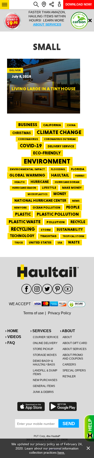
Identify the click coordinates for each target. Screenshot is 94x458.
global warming (27, 175)
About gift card (75, 343)
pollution (56, 222)
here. (61, 452)
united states (40, 242)
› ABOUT (67, 331)
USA (59, 242)
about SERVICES (47, 24)
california (52, 125)
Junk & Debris (43, 392)
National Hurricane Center (40, 200)
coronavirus (28, 139)
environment (47, 161)
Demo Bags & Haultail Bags (44, 362)
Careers (69, 364)
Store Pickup (43, 349)
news (76, 200)
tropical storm (73, 236)
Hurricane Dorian (67, 182)
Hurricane (40, 182)
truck (18, 242)
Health (19, 182)
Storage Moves (45, 355)
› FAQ (10, 343)
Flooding (58, 169)
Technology (22, 236)
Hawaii (79, 175)
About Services (74, 349)
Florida (77, 169)
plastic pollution (58, 214)
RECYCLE (77, 222)
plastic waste (25, 221)
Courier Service (45, 337)
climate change (59, 132)
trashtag (48, 236)
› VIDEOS (13, 337)
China (71, 125)
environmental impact (27, 169)
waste (74, 242)
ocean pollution (46, 207)
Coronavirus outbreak (60, 139)
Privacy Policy (59, 313)
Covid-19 (31, 145)
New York (20, 207)
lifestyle (49, 187)
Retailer (69, 376)
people (73, 207)
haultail (60, 175)
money (59, 194)
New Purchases (45, 380)
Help (89, 428)
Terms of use (33, 313)
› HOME (11, 331)
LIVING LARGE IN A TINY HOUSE (44, 88)
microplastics (37, 194)
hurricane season (24, 187)
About (67, 337)
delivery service (61, 146)
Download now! (78, 4)
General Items (44, 386)
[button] (4, 4)
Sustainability (70, 230)
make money (72, 187)
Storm (46, 229)
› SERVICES (40, 331)
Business (27, 124)
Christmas (21, 133)
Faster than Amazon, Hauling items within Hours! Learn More (47, 18)
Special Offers (74, 370)
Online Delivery (45, 343)
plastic (23, 214)
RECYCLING (23, 229)
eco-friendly (47, 153)
